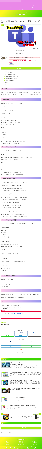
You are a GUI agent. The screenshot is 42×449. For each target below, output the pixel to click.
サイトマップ (21, 445)
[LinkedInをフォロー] (11, 346)
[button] (34, 335)
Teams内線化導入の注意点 (10, 80)
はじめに (7, 71)
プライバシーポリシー (21, 444)
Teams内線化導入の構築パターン (12, 76)
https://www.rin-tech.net (16, 313)
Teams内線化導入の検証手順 (11, 78)
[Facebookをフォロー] (11, 344)
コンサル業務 (4, 322)
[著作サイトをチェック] (11, 341)
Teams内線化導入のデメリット (11, 74)
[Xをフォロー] (31, 341)
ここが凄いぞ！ (7, 442)
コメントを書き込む (21, 428)
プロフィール (35, 444)
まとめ (6, 82)
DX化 (2, 324)
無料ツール (21, 441)
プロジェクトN (21, 442)
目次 (20, 68)
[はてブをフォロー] (31, 344)
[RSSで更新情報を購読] (21, 349)
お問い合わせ (7, 444)
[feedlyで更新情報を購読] (31, 346)
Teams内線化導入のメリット (11, 72)
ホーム (7, 441)
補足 (6, 84)
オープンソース (34, 441)
